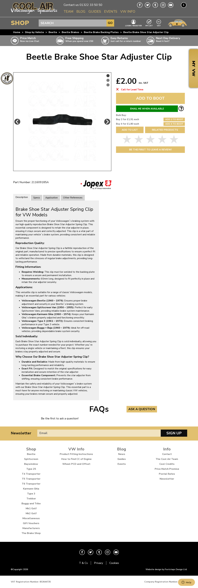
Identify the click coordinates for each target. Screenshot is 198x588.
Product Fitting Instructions (76, 454)
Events (110, 11)
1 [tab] (108, 75)
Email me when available (147, 108)
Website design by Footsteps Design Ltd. (166, 569)
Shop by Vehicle (34, 32)
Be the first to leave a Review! (150, 149)
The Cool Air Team (167, 459)
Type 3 (31, 493)
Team (68, 11)
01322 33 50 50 (91, 5)
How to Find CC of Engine (76, 459)
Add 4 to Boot (174, 123)
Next (107, 122)
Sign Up (174, 433)
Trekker (31, 498)
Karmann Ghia (31, 488)
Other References (72, 197)
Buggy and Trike (31, 503)
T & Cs (83, 563)
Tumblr (155, 5)
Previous (17, 122)
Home (16, 32)
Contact (167, 454)
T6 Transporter (31, 483)
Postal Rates (167, 474)
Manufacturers (31, 528)
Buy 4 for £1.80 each (127, 123)
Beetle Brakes (70, 32)
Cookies (114, 563)
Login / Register (133, 25)
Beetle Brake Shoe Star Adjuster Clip (146, 32)
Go (110, 23)
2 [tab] (108, 80)
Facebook (139, 5)
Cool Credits (166, 464)
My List (149, 25)
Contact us (71, 5)
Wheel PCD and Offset (76, 464)
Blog (80, 11)
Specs (36, 197)
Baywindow (31, 464)
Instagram (163, 5)
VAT (159, 25)
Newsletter (21, 433)
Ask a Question (141, 409)
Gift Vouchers (31, 523)
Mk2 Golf (31, 513)
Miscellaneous (31, 518)
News (121, 454)
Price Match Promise (167, 469)
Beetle (53, 32)
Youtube (170, 5)
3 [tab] (108, 84)
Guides (94, 11)
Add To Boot (150, 98)
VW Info (127, 11)
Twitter (147, 5)
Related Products (165, 130)
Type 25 (31, 469)
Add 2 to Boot (174, 119)
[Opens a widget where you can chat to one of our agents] (186, 582)
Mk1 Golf (31, 508)
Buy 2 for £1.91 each (127, 119)
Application (51, 197)
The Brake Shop (31, 533)
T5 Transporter (31, 479)
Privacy (98, 563)
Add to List (130, 130)
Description (21, 197)
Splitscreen (31, 459)
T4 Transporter (31, 474)
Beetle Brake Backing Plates (101, 32)
